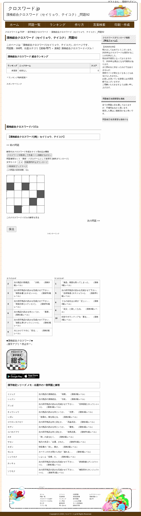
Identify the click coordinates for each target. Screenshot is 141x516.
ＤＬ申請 (62, 501)
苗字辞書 (75, 499)
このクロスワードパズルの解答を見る (22, 217)
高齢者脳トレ (94, 496)
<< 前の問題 (12, 145)
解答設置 (62, 503)
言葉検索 (99, 24)
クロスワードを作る (46, 501)
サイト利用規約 (78, 503)
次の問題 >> (93, 220)
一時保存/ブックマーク (17, 166)
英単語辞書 (76, 496)
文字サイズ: (11, 162)
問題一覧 (34, 24)
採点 (11, 229)
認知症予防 (76, 505)
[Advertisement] (53, 104)
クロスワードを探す (46, 499)
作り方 (79, 24)
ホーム (14, 24)
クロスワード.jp (24, 8)
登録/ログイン (129, 1)
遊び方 (92, 499)
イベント (62, 494)
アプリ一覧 (43, 505)
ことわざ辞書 (77, 501)
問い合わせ (62, 505)
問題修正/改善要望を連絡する (115, 119)
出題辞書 (75, 494)
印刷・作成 (122, 24)
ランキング (58, 24)
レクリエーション (95, 494)
